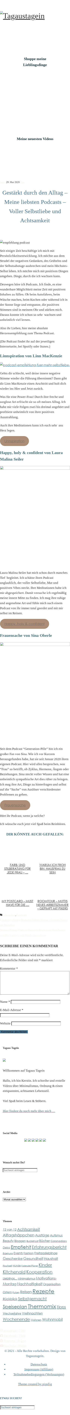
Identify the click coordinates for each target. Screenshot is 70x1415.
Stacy (3, 182)
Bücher (44, 1241)
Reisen (26, 1291)
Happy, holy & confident (24, 624)
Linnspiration (14, 441)
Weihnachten (32, 1313)
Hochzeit (7, 1265)
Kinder (45, 1264)
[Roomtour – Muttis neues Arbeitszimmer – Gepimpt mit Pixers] (52, 887)
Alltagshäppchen (18, 1235)
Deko (6, 1247)
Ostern (7, 1292)
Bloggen (20, 1240)
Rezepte (43, 1291)
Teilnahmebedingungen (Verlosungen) (38, 1374)
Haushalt (51, 1258)
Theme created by (35, 1384)
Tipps (61, 1307)
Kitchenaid (14, 1271)
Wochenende (16, 1319)
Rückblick (10, 1299)
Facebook (14, 1336)
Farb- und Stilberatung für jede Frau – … (17, 868)
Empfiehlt (22, 915)
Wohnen (36, 1319)
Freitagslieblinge (45, 1253)
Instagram (14, 1330)
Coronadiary (59, 1240)
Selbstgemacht (32, 1298)
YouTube (15, 1346)
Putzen (16, 1292)
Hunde (17, 1265)
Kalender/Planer (29, 1265)
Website (5, 1023)
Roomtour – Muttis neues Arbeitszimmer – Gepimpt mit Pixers (52, 904)
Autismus (56, 1235)
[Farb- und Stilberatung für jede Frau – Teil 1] (17, 850)
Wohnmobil (52, 1319)
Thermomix (42, 1306)
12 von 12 (9, 1229)
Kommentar (9, 968)
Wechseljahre (12, 1313)
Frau (22, 182)
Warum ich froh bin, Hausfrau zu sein (52, 868)
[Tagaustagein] (22, 16)
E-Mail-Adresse (11, 1010)
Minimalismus (26, 1278)
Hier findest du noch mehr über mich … (29, 1111)
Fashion (29, 1253)
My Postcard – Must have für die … (17, 903)
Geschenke (13, 1258)
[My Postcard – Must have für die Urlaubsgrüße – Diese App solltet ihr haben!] (17, 887)
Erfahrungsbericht (49, 1247)
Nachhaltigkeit (29, 1284)
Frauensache (15, 805)
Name (5, 1002)
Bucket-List (32, 1240)
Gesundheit (33, 1258)
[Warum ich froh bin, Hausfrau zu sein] (52, 850)
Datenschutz (39, 1364)
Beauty (8, 1241)
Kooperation (39, 1271)
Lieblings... (10, 1278)
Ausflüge (42, 1235)
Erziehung (8, 1253)
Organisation (51, 1284)
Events (18, 1253)
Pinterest (14, 1341)
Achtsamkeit (9, 915)
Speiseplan (15, 1306)
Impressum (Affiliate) (38, 1369)
